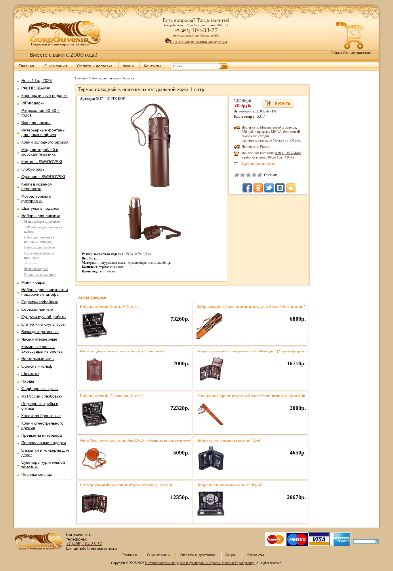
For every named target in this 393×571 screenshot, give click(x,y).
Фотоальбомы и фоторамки (36, 198)
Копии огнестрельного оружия (42, 425)
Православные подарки (43, 442)
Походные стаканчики (40, 275)
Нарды (27, 381)
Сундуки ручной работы (43, 316)
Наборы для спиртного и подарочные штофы (44, 292)
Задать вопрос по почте (257, 164)
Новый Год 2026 (36, 80)
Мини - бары (33, 282)
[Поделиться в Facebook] (247, 187)
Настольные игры (37, 358)
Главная (26, 66)
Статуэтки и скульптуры (43, 324)
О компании (55, 66)
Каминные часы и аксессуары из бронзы (42, 349)
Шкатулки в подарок (40, 208)
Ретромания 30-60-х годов (40, 112)
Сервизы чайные (37, 309)
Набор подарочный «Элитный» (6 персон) (110, 307)
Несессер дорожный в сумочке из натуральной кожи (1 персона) (126, 485)
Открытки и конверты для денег (45, 452)
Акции (128, 66)
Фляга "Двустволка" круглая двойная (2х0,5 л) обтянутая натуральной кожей (135, 440)
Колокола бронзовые (41, 415)
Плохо (242, 174)
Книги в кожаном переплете (37, 186)
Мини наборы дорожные (42, 221)
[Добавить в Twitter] (269, 187)
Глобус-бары (33, 169)
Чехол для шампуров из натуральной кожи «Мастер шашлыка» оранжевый (251, 396)
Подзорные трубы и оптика (39, 405)
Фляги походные (36, 269)
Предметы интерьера (41, 435)
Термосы (30, 263)
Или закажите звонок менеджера (198, 41)
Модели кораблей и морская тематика (39, 151)
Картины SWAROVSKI (41, 161)
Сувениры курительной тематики (43, 464)
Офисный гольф (36, 366)
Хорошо (254, 174)
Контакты (152, 66)
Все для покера (36, 122)
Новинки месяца (36, 474)
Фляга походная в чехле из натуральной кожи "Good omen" (122, 351)
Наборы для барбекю (39, 247)
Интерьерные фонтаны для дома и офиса (43, 132)
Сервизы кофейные (39, 301)
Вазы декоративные (40, 331)
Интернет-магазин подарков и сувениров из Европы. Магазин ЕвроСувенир (199, 563)
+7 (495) (84, 543)
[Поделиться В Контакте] (280, 187)
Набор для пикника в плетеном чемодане (39, 239)
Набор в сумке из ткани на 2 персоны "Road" (229, 440)
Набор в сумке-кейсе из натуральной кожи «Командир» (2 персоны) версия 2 (252, 351)
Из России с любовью (41, 396)
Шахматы (30, 373)
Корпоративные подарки (44, 95)
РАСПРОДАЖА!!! (37, 88)
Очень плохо (237, 174)
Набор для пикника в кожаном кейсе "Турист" (230, 485)
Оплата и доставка (94, 66)
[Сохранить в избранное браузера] (290, 187)
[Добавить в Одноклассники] (258, 187)
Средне (248, 174)
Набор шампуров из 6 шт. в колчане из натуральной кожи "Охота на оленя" (251, 307)
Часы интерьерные (39, 339)
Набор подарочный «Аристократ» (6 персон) (112, 396)
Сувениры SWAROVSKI (43, 176)
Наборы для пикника (40, 215)
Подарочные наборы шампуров (39, 255)
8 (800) (288, 153)
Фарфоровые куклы (39, 388)
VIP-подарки (33, 103)
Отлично (260, 174)
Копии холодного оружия (44, 142)
